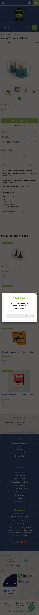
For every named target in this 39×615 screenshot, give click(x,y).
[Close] (37, 293)
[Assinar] (26, 316)
